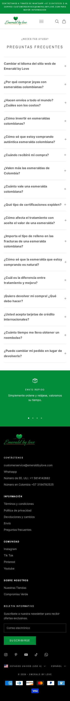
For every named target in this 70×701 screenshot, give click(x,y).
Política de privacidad (18, 510)
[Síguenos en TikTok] (36, 655)
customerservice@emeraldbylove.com (28, 465)
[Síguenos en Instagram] (6, 655)
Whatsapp (10, 471)
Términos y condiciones (19, 503)
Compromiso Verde (16, 594)
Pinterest (9, 561)
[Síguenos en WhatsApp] (46, 655)
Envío (7, 523)
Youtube (9, 568)
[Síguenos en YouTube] (26, 655)
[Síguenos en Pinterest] (16, 655)
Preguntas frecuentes (17, 529)
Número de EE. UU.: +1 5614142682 (27, 478)
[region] (35, 394)
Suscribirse (20, 640)
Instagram (10, 549)
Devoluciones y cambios (19, 516)
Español (56, 666)
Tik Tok (8, 555)
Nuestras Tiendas (15, 587)
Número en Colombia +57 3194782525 (29, 484)
